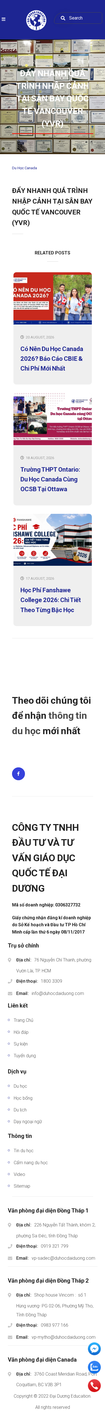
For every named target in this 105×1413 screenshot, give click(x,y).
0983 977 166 (54, 1325)
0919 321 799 (54, 1246)
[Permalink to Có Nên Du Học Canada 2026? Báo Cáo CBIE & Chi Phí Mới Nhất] (52, 323)
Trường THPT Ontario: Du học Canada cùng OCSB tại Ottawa (50, 479)
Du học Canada (24, 168)
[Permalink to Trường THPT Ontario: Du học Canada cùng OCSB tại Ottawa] (52, 444)
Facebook (18, 773)
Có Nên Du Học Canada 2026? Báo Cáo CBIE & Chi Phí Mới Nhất (51, 358)
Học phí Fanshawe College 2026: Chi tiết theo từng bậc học (50, 600)
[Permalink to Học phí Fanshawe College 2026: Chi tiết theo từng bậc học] (52, 564)
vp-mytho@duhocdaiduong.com (63, 1337)
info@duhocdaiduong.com (58, 993)
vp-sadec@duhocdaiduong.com (63, 1258)
